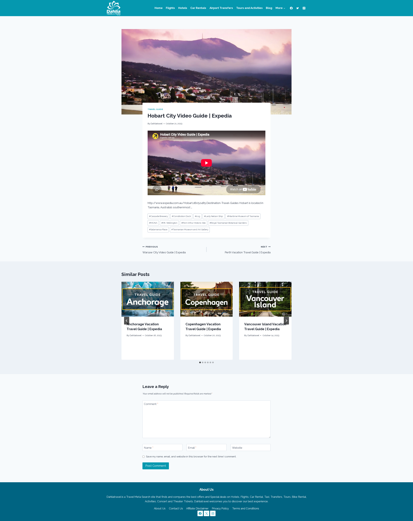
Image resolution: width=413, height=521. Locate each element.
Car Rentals (198, 8)
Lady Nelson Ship (213, 216)
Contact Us (176, 508)
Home (159, 8)
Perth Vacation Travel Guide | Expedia (248, 249)
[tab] (200, 362)
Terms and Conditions (245, 508)
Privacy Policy (220, 508)
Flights (170, 8)
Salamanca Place (158, 229)
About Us (160, 508)
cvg (197, 216)
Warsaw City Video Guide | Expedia (164, 249)
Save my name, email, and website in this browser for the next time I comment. (191, 456)
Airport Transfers (221, 8)
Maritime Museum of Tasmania (243, 216)
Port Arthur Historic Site (193, 223)
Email (192, 447)
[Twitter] (297, 8)
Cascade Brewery (158, 216)
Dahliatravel (156, 123)
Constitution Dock (181, 216)
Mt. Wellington (169, 223)
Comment (151, 404)
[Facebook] (291, 8)
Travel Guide (155, 109)
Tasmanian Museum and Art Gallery (189, 229)
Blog (269, 8)
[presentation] (147, 299)
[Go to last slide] (126, 321)
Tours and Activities (249, 8)
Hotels (182, 8)
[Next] (286, 321)
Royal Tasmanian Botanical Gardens (228, 223)
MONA (153, 223)
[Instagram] (304, 8)
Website (237, 447)
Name (148, 447)
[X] (206, 513)
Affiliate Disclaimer (197, 508)
